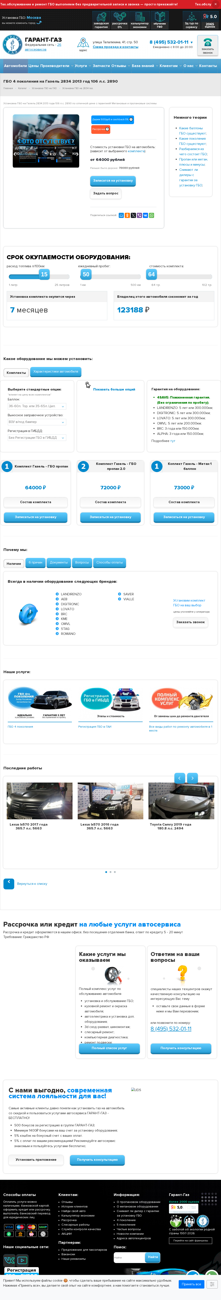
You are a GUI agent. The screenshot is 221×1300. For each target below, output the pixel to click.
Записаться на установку (35, 517)
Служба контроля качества (81, 1229)
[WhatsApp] (151, 215)
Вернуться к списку (32, 884)
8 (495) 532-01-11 (169, 42)
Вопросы (82, 562)
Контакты (208, 66)
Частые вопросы (129, 1229)
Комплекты (16, 373)
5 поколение (126, 1224)
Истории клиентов (75, 1206)
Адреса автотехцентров (134, 1238)
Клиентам (169, 66)
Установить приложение (36, 1160)
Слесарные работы (76, 1224)
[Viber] (139, 215)
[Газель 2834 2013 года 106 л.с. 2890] (46, 141)
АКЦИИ (67, 1234)
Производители (55, 66)
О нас (189, 66)
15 (44, 274)
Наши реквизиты (74, 1259)
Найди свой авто (74, 1211)
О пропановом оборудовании (138, 1202)
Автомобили (15, 66)
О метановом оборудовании (137, 1206)
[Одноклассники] (127, 215)
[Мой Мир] (121, 215)
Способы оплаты (109, 562)
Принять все (191, 1284)
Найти (153, 1257)
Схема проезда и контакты (115, 47)
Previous (19, 140)
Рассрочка (69, 1220)
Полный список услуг (109, 1048)
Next (72, 140)
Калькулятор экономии (78, 1215)
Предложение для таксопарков (84, 1250)
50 (86, 274)
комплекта (136, 151)
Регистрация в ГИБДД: (25, 431)
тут (172, 441)
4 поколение (126, 1220)
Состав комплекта (35, 502)
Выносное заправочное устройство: (35, 415)
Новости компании (130, 1234)
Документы (59, 562)
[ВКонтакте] (145, 215)
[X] (133, 215)
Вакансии (68, 1254)
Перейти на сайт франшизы (190, 1240)
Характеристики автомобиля (55, 371)
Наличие (14, 564)
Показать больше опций (114, 389)
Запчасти (101, 66)
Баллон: (14, 399)
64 (151, 274)
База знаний (144, 66)
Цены (33, 66)
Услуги (82, 66)
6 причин (35, 562)
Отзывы (119, 66)
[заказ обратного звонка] (208, 44)
